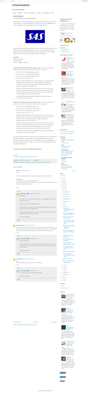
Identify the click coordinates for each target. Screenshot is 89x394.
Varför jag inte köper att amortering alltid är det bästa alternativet (67, 74)
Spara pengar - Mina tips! (67, 133)
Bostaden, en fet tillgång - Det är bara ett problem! (69, 227)
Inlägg (63, 285)
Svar (19, 191)
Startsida (14, 12)
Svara (17, 187)
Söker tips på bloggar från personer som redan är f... (69, 232)
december (65, 192)
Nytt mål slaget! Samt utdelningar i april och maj (68, 248)
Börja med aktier (20, 12)
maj (64, 265)
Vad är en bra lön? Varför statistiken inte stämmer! (70, 296)
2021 (63, 180)
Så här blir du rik (65, 51)
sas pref (33, 162)
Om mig (52, 12)
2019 (63, 185)
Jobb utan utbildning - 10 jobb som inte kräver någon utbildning (67, 311)
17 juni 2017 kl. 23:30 (30, 225)
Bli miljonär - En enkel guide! (68, 131)
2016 (63, 277)
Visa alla (73, 170)
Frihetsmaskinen (21, 5)
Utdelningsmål (38, 12)
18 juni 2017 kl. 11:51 (34, 238)
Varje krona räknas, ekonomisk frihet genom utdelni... (69, 255)
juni (64, 206)
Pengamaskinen (19, 259)
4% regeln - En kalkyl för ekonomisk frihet (70, 359)
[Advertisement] (35, 310)
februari (65, 272)
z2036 (62, 163)
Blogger (50, 390)
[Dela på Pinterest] (38, 160)
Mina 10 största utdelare (68, 251)
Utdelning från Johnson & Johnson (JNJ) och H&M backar (68, 222)
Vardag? (63, 159)
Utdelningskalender (31, 12)
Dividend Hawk (64, 150)
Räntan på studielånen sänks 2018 (70, 59)
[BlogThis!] (34, 160)
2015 (63, 280)
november (65, 194)
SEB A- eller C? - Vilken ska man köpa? (70, 89)
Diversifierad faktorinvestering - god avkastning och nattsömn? (67, 166)
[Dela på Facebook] (37, 160)
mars (64, 270)
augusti (65, 201)
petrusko (63, 138)
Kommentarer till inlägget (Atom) (29, 324)
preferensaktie (21, 162)
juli (64, 203)
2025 (63, 175)
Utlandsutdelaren (20, 225)
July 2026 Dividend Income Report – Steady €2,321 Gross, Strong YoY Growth (67, 153)
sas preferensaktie (46, 162)
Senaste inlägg (17, 322)
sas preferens (38, 162)
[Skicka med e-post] (33, 160)
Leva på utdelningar (46, 12)
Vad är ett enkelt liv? (67, 258)
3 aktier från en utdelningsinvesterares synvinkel (68, 210)
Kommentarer (65, 288)
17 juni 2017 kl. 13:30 (25, 170)
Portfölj (25, 12)
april (64, 267)
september (65, 199)
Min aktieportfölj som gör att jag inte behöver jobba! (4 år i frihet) (67, 344)
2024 (63, 178)
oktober (65, 196)
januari (64, 274)
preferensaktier (28, 162)
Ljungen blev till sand (65, 146)
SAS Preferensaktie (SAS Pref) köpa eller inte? (36, 25)
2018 (63, 187)
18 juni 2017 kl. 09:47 (29, 259)
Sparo (62, 145)
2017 (63, 189)
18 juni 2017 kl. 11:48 (34, 193)
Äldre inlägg (54, 322)
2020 (63, 182)
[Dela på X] (36, 160)
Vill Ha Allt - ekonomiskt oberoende (66, 158)
